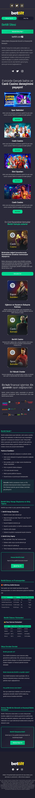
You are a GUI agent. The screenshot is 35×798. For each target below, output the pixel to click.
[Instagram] (22, 769)
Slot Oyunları (17, 172)
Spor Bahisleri (17, 110)
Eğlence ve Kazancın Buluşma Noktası (17, 306)
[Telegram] (13, 769)
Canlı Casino (17, 141)
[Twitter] (17, 769)
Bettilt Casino (17, 339)
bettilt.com (16, 37)
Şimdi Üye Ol (17, 566)
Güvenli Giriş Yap (17, 31)
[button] (17, 119)
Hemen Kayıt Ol (17, 743)
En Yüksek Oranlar (17, 372)
